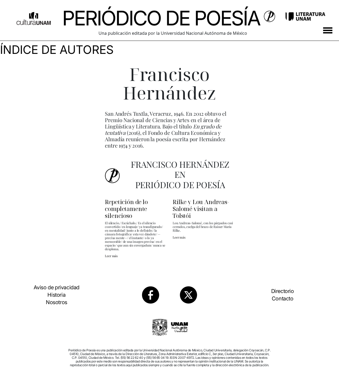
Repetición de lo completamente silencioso (126, 208)
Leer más (111, 256)
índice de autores (57, 49)
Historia (56, 295)
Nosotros (56, 302)
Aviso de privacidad (56, 287)
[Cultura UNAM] (33, 16)
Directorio (282, 291)
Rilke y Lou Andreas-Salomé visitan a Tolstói (201, 208)
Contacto (282, 298)
